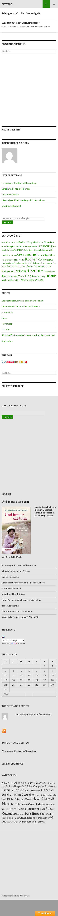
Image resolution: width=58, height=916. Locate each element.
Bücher (40, 242)
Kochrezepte (45, 259)
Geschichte (15, 794)
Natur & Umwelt (43, 798)
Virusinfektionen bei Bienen (16, 188)
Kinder (22, 260)
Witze (43, 822)
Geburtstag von (42, 249)
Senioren (20, 814)
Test (16, 276)
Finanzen (36, 790)
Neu (6, 803)
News (4, 318)
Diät (35, 246)
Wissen (39, 279)
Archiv (11, 783)
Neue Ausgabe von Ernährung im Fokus (21, 599)
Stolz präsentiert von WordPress (16, 896)
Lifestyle (21, 799)
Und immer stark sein (15, 501)
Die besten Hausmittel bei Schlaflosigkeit (22, 300)
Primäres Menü (54, 4)
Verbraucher (8, 280)
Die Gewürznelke (10, 194)
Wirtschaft (25, 821)
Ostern (10, 266)
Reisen (20, 271)
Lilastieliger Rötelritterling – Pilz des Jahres (23, 200)
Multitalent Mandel (11, 206)
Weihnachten (27, 279)
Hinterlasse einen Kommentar (37, 26)
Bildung (10, 786)
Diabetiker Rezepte (24, 246)
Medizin (33, 263)
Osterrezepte (19, 266)
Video (17, 280)
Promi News (17, 808)
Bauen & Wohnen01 (37, 782)
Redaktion (18, 26)
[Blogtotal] (21, 361)
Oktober (6, 329)
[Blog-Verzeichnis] (8, 361)
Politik (47, 804)
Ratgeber (8, 271)
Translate (21, 643)
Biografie (32, 242)
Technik (50, 814)
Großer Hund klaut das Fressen (17, 611)
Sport (43, 813)
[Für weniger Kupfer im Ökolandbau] (9, 155)
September (7, 341)
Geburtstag (29, 250)
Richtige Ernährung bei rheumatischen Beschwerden (28, 335)
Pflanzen (30, 266)
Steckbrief (7, 276)
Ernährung (44, 246)
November (7, 323)
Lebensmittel (22, 263)
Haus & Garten (42, 795)
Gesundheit (28, 254)
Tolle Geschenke (10, 605)
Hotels (15, 260)
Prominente (39, 266)
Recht (42, 809)
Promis (48, 266)
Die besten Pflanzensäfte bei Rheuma (21, 306)
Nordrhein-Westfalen (46, 263)
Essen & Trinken (13, 790)
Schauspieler (49, 272)
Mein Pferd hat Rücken (13, 594)
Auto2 (23, 783)
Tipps (28, 276)
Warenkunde (12, 822)
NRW (4, 266)
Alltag (4, 783)
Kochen (31, 259)
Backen (22, 242)
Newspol (7, 4)
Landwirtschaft (8, 263)
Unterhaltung (39, 276)
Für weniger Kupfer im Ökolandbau (19, 183)
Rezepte (34, 270)
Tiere (21, 276)
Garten (18, 249)
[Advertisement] (29, 89)
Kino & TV (11, 798)
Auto (16, 242)
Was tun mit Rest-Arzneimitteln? (21, 22)
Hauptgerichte (47, 254)
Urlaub (50, 276)
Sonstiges (31, 813)
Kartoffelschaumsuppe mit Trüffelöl (20, 617)
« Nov (5, 694)
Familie (28, 790)
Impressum (7, 312)
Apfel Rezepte (7, 242)
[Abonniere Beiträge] (4, 730)
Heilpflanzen (7, 260)
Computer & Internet (44, 786)
